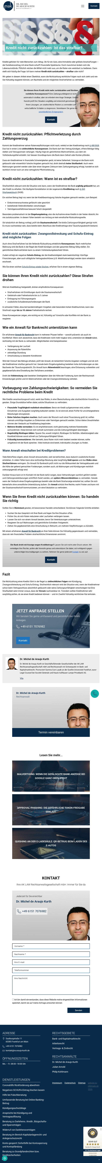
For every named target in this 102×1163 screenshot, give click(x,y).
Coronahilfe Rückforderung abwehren (20, 1085)
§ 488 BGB (94, 145)
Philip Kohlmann (60, 1071)
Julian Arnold (58, 1067)
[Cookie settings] (4, 1158)
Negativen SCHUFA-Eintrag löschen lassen (23, 1090)
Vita (21, 678)
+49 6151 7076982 (33, 626)
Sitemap (81, 1083)
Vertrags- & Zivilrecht (62, 1048)
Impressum (57, 1083)
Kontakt (94, 6)
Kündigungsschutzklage (14, 1108)
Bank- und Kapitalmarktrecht (66, 1038)
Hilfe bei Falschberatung (14, 1095)
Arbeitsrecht (58, 1043)
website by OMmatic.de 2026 (93, 1086)
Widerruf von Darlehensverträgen (18, 1129)
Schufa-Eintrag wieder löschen (35, 267)
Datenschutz (70, 1083)
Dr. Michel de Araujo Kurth (65, 1062)
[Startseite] (19, 6)
